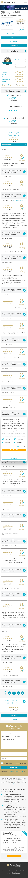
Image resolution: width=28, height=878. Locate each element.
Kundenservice (6, 84)
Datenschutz (22, 871)
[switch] (15, 439)
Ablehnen (14, 458)
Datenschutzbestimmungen (16, 771)
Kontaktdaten (12, 51)
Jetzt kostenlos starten (14, 856)
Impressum (14, 872)
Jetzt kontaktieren (14, 45)
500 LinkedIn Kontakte (18, 200)
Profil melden (14, 784)
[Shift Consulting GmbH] (7, 23)
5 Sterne (17, 57)
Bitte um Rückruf (8, 763)
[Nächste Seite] (22, 693)
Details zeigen (20, 446)
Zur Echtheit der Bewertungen (14, 34)
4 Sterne (17, 59)
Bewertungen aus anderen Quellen (21, 30)
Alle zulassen (14, 450)
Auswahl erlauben (14, 454)
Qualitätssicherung (15, 871)
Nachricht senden (14, 767)
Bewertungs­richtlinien (6, 871)
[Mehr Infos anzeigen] (7, 61)
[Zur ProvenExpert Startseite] (8, 3)
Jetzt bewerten (14, 38)
